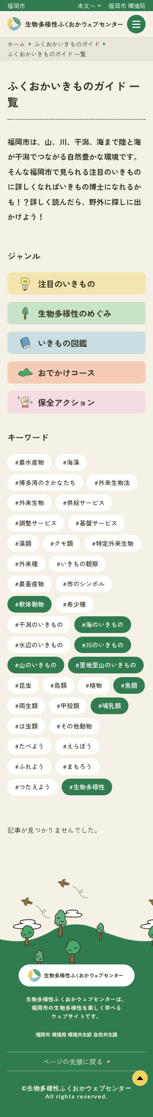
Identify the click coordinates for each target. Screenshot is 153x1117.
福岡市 (16, 5)
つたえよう (35, 786)
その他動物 (76, 725)
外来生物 (31, 502)
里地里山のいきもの (107, 664)
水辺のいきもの (41, 644)
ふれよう (31, 766)
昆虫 (25, 685)
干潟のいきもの (41, 624)
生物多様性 (89, 786)
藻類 (25, 543)
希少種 (76, 604)
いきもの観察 (79, 563)
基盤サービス (98, 522)
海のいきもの (105, 624)
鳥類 (60, 685)
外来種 (28, 563)
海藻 (73, 462)
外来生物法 (114, 482)
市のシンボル (86, 583)
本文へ (86, 5)
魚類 (131, 685)
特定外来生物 (115, 543)
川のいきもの (105, 644)
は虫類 (28, 725)
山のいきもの (38, 664)
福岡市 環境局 (127, 5)
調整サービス (38, 522)
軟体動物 (31, 604)
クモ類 (63, 543)
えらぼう (79, 745)
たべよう (31, 745)
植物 (95, 685)
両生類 (28, 705)
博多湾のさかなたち (47, 482)
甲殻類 (70, 705)
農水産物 (31, 462)
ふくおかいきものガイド (67, 43)
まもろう (79, 766)
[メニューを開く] (136, 24)
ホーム (16, 43)
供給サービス (86, 502)
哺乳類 (111, 705)
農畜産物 (31, 583)
